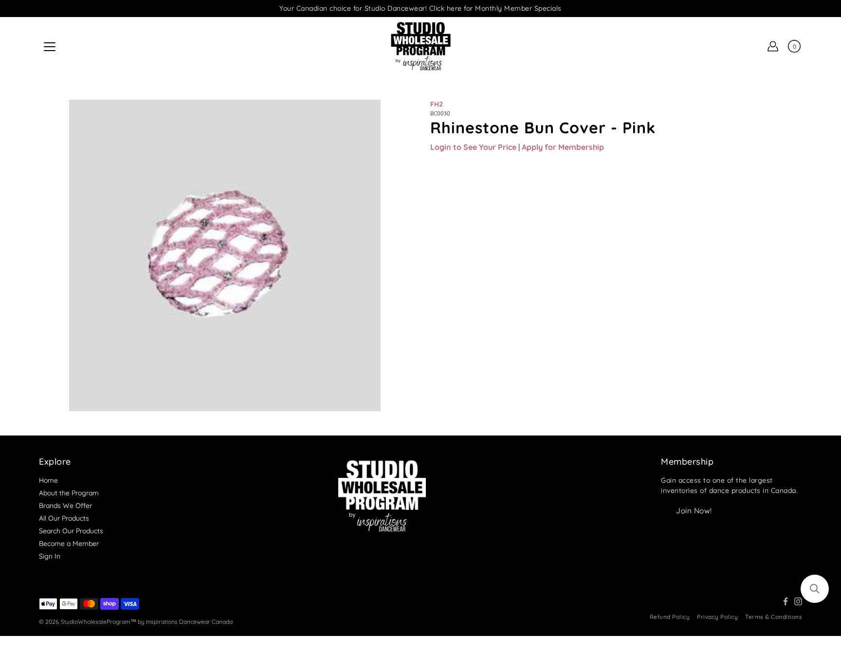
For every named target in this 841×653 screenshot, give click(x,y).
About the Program (69, 493)
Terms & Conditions (773, 616)
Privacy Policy (717, 616)
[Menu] (49, 46)
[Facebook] (785, 601)
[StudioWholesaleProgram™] (420, 46)
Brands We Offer (65, 505)
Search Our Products (71, 530)
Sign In (49, 556)
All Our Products (64, 518)
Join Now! (694, 510)
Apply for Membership (563, 147)
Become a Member (69, 543)
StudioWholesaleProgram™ (98, 621)
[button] (815, 589)
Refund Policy (670, 616)
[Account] (773, 46)
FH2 (436, 104)
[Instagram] (798, 601)
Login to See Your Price (473, 147)
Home (48, 480)
